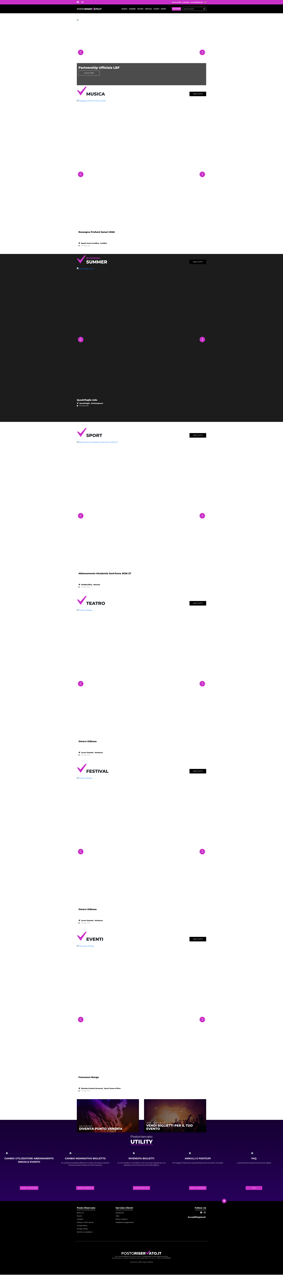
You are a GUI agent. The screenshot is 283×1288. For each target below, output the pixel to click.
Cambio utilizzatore (29, 1188)
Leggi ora (89, 73)
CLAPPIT (139, 1262)
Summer (132, 9)
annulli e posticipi (198, 1188)
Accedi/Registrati (197, 2)
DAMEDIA (150, 1262)
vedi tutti (198, 94)
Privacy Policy (82, 1229)
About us (80, 1213)
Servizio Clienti (124, 1208)
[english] (205, 2)
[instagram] (84, 2)
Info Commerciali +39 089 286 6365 (141, 1256)
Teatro (140, 9)
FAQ (117, 1216)
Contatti (80, 1219)
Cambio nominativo (85, 1188)
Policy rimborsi (121, 1219)
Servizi (79, 1216)
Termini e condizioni (84, 1232)
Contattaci (186, 2)
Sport (163, 9)
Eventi (156, 9)
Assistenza (120, 1213)
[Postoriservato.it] (89, 9)
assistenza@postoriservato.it (160, 1256)
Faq (253, 1188)
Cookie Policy (82, 1226)
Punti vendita (176, 2)
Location (176, 9)
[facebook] (79, 2)
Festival (148, 9)
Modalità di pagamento (125, 1222)
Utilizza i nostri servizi (85, 1222)
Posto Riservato (86, 1208)
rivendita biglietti (141, 1188)
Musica (124, 9)
